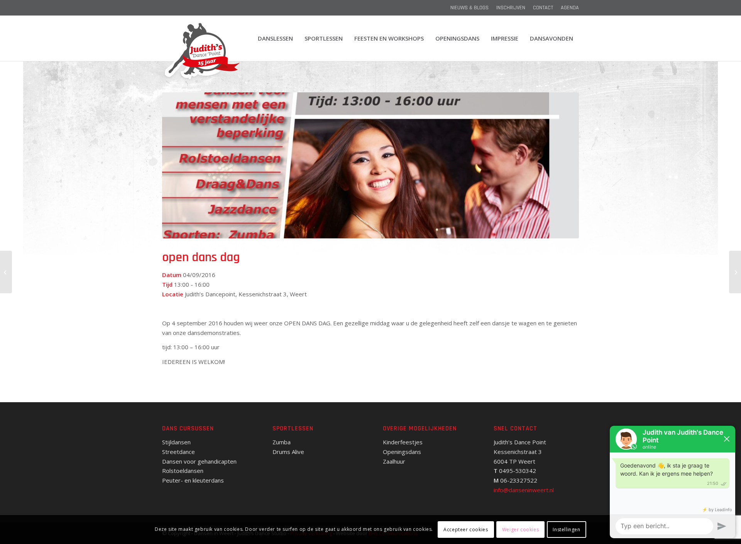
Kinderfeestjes (403, 442)
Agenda (570, 7)
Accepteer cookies (465, 529)
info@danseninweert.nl (524, 490)
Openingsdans (402, 452)
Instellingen (566, 529)
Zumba (281, 442)
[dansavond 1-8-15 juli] (6, 272)
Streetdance (178, 452)
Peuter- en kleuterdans (193, 480)
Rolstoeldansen (182, 470)
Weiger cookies (520, 529)
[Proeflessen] (735, 272)
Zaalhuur (394, 461)
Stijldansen (176, 442)
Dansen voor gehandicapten (199, 461)
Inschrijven (510, 7)
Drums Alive (288, 452)
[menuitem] (469, 8)
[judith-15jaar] (201, 52)
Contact (543, 7)
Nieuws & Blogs (469, 7)
